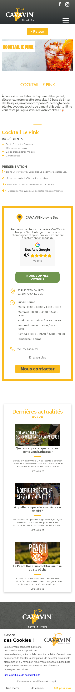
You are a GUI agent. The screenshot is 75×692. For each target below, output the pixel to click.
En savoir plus (37, 358)
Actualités (37, 627)
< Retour (37, 32)
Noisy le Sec (28, 20)
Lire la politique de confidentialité (22, 675)
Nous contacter (37, 369)
